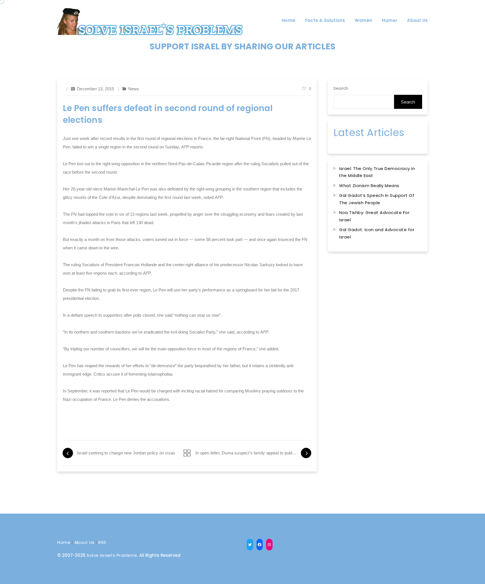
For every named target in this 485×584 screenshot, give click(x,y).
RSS (102, 542)
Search (340, 88)
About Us (84, 542)
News (133, 88)
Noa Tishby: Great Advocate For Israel (374, 216)
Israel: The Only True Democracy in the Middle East (377, 172)
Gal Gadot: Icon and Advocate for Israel (376, 233)
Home (63, 542)
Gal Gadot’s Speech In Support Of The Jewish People (376, 199)
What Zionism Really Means (369, 185)
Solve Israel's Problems (112, 555)
